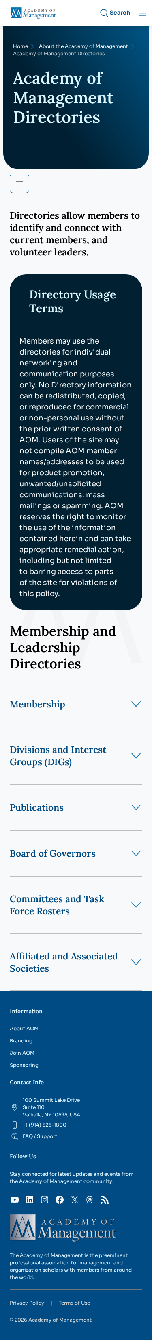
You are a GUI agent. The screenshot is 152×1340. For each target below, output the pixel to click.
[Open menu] (19, 183)
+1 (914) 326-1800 (44, 1125)
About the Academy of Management (83, 46)
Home (20, 46)
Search (120, 12)
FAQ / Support (40, 1136)
